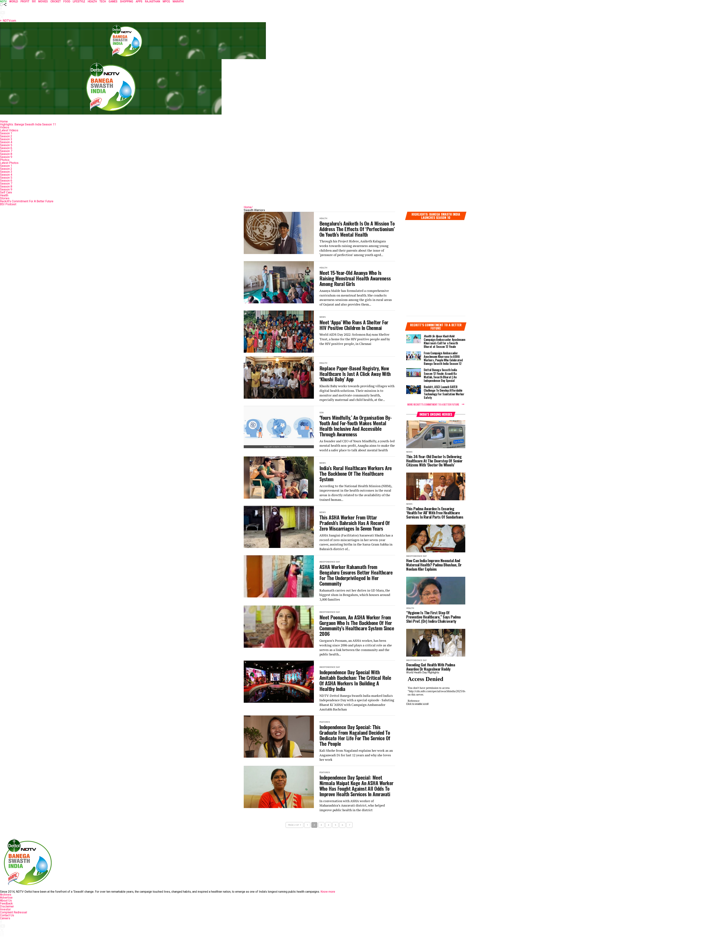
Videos (4, 127)
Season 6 (6, 148)
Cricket (55, 1)
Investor (5, 909)
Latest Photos (9, 163)
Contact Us (7, 915)
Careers (5, 918)
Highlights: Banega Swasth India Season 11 (28, 124)
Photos (4, 160)
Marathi (178, 1)
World (13, 1)
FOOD (66, 1)
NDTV (3, 1)
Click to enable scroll (417, 704)
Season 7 (6, 151)
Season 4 (6, 142)
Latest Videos (9, 130)
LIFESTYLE (79, 1)
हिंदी (34, 1)
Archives (5, 894)
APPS (139, 1)
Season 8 (6, 154)
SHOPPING (126, 1)
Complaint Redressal (13, 912)
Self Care (6, 192)
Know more (328, 891)
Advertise (6, 897)
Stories (4, 198)
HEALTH (92, 1)
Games (113, 1)
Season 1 (6, 133)
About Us (6, 900)
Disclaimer (7, 906)
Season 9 (6, 157)
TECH (103, 1)
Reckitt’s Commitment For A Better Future (26, 201)
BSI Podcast (8, 204)
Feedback (6, 903)
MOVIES (43, 1)
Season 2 (6, 136)
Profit (24, 1)
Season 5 (6, 145)
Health (4, 195)
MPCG (166, 1)
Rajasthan (152, 1)
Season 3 (6, 139)
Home (4, 121)
